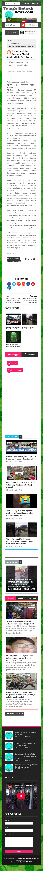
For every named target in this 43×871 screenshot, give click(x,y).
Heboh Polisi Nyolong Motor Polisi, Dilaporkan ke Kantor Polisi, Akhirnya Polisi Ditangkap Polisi (20, 694)
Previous (8, 579)
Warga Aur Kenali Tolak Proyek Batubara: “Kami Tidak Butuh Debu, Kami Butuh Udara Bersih (20, 541)
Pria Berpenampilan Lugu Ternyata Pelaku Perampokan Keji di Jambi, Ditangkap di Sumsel (19, 658)
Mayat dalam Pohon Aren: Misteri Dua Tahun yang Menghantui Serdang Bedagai (20, 484)
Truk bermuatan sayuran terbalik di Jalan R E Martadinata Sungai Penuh (20, 622)
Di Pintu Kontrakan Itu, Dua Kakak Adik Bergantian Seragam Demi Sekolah (21, 457)
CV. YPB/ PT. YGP (26, 862)
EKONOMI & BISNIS (14, 43)
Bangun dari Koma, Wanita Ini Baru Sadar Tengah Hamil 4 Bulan (26, 756)
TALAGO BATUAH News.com (26, 858)
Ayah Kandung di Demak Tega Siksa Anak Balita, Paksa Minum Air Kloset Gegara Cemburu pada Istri (20, 513)
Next (35, 579)
